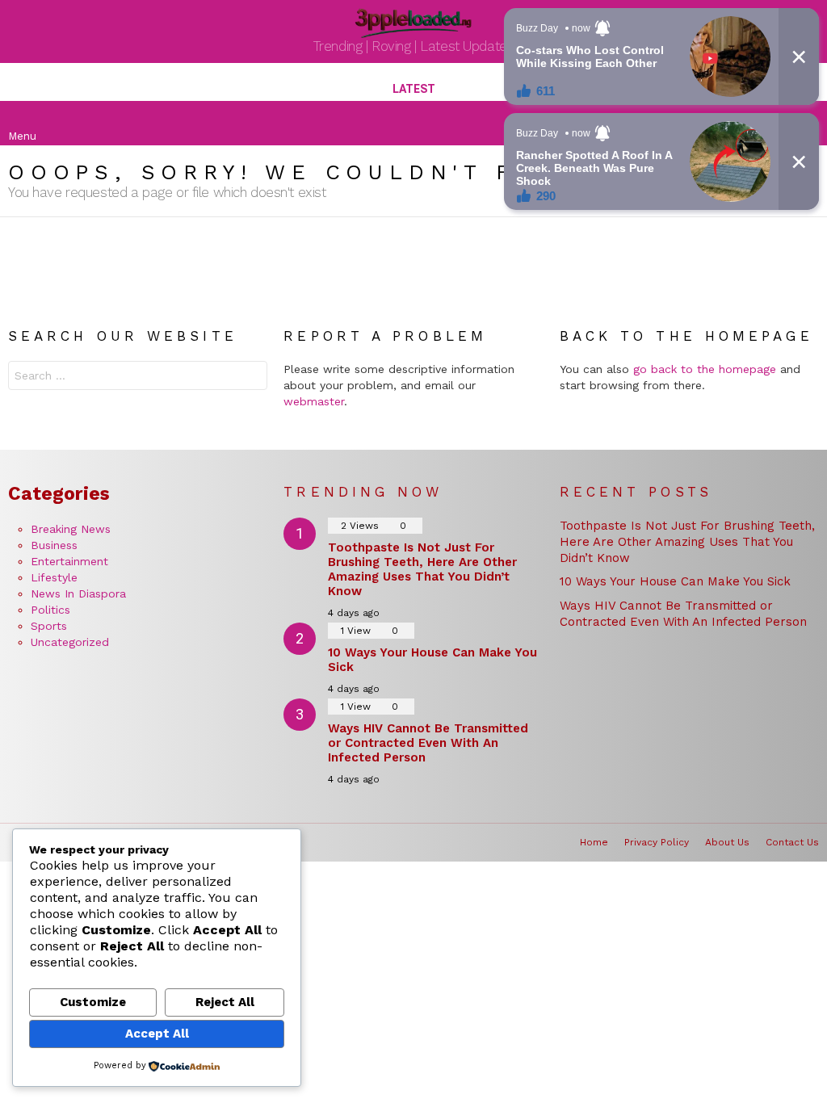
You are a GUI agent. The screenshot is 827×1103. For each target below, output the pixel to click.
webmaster (313, 401)
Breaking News (71, 528)
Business (54, 545)
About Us (727, 842)
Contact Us (792, 842)
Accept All (157, 1033)
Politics (50, 609)
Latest (414, 88)
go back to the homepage (704, 369)
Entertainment (69, 561)
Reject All (224, 1002)
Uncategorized (70, 641)
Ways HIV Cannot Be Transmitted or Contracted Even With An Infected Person (428, 743)
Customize (93, 1002)
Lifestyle (54, 577)
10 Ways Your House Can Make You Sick (675, 581)
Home (594, 842)
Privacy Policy (656, 842)
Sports (49, 625)
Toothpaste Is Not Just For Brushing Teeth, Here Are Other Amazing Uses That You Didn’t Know (422, 569)
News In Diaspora (78, 593)
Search (251, 377)
